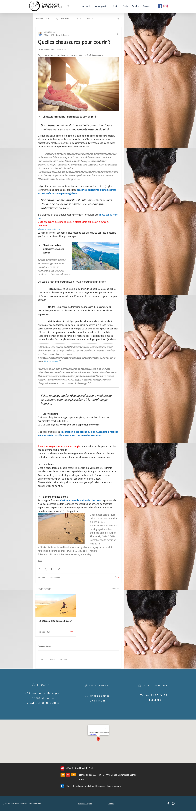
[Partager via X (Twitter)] (45, 569)
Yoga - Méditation (63, 18)
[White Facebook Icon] (168, 803)
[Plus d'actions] (117, 33)
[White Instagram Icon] (173, 803)
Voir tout (115, 589)
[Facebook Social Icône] (160, 6)
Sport (79, 18)
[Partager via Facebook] (39, 569)
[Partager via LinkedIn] (52, 569)
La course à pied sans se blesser (55, 621)
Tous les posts (42, 18)
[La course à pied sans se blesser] (55, 605)
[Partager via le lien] (58, 569)
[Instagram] (165, 6)
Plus (89, 18)
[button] (118, 18)
